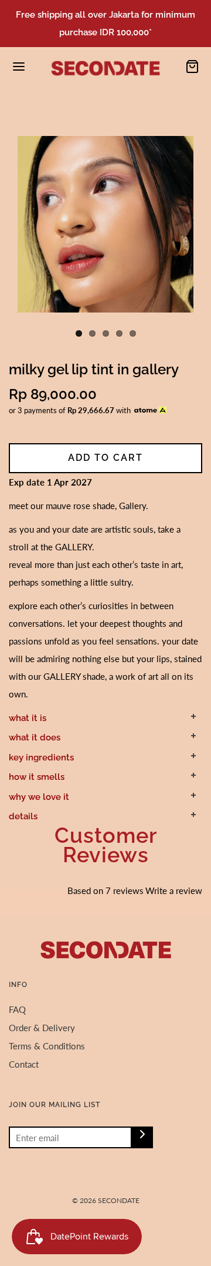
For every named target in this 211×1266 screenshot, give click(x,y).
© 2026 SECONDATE (105, 1200)
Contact (24, 1064)
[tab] (105, 718)
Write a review (173, 890)
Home (18, 106)
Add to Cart (105, 457)
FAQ (17, 1009)
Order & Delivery (42, 1027)
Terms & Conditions (47, 1046)
